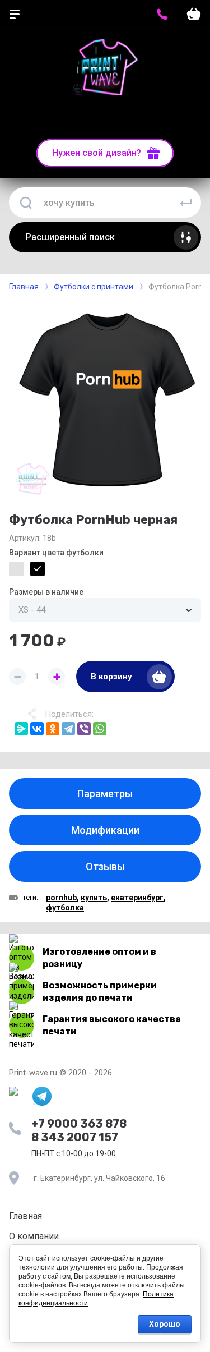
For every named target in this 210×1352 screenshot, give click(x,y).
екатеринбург (137, 897)
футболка (65, 907)
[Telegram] (68, 728)
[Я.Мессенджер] (21, 728)
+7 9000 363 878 (79, 1123)
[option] (105, 399)
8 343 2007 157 (74, 1137)
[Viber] (84, 728)
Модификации (105, 830)
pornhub (61, 897)
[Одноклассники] (52, 728)
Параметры (105, 793)
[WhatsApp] (99, 728)
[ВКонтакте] (37, 728)
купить (94, 897)
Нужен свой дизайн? (96, 153)
